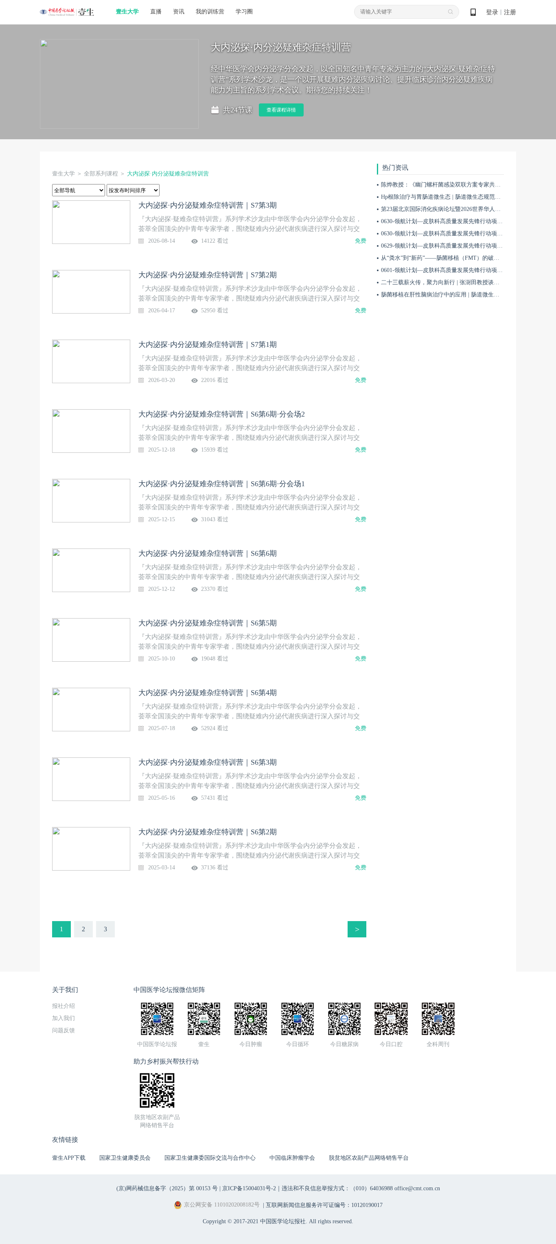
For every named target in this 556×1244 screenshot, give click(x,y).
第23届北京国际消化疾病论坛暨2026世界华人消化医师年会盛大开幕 (466, 209)
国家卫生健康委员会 (125, 1158)
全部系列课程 (101, 174)
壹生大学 (127, 12)
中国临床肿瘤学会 (292, 1158)
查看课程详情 (281, 110)
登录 (492, 12)
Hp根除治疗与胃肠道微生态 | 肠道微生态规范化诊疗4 (448, 197)
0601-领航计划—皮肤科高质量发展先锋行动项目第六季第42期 (459, 270)
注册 (510, 12)
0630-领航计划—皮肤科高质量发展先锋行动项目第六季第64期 (459, 221)
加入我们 (63, 1018)
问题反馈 (63, 1030)
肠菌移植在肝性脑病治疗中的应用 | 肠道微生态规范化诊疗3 (456, 295)
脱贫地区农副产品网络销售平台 (369, 1158)
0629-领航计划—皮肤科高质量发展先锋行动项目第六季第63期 (459, 246)
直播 (156, 12)
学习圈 (244, 12)
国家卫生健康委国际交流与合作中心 (210, 1158)
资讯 (178, 12)
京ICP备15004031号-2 (249, 1188)
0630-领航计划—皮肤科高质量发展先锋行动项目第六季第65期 (459, 233)
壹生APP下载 (68, 1158)
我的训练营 (210, 12)
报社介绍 (63, 1006)
